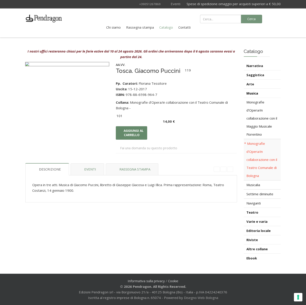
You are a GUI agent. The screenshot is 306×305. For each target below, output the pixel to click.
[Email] (230, 169)
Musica (252, 93)
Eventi (175, 4)
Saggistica (255, 75)
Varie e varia (256, 221)
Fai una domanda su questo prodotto (148, 148)
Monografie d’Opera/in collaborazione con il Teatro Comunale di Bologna (261, 159)
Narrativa (254, 65)
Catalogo (166, 27)
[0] (275, 18)
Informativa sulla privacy (146, 281)
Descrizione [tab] (50, 169)
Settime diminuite (259, 194)
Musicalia (253, 185)
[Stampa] (223, 169)
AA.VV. (120, 64)
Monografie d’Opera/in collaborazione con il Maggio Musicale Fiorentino (261, 118)
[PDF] (217, 169)
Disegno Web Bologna (201, 297)
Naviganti (253, 203)
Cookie (173, 281)
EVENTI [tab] (90, 169)
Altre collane (257, 249)
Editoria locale (258, 230)
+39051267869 (150, 4)
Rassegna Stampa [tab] (134, 169)
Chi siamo (113, 27)
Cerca (251, 19)
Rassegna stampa (140, 27)
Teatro (252, 212)
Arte (250, 84)
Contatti (184, 27)
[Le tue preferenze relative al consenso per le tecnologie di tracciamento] (298, 297)
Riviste (252, 240)
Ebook (251, 258)
